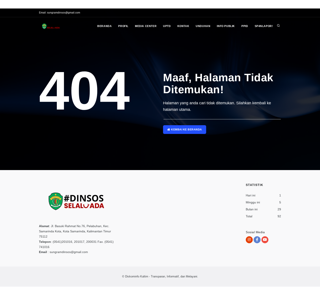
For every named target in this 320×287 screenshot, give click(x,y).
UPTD (167, 26)
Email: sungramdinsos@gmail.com (59, 12)
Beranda (104, 26)
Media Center (146, 26)
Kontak (183, 26)
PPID (244, 26)
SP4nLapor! (264, 26)
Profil (123, 26)
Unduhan (203, 26)
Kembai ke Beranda (186, 129)
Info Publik (226, 26)
